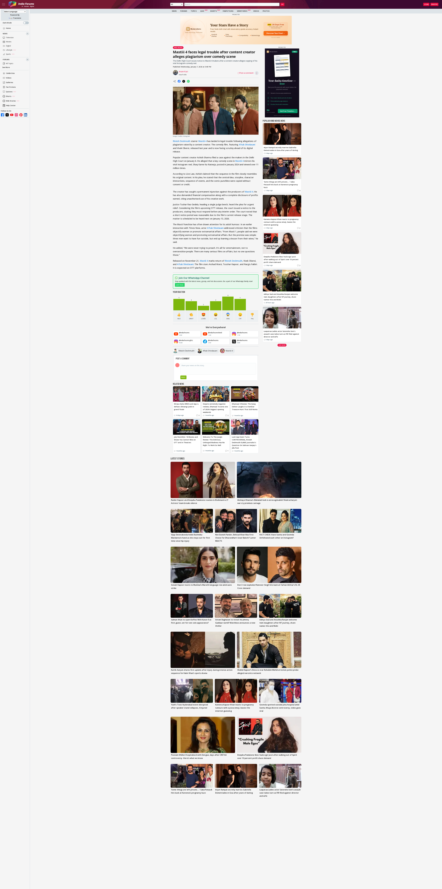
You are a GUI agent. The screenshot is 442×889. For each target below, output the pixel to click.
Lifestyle (9, 50)
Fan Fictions (11, 87)
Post (183, 377)
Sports (8, 54)
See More (6, 67)
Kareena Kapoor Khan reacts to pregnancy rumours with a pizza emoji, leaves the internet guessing (281, 222)
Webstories (242, 11)
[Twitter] (7, 114)
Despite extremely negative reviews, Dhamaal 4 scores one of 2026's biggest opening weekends (215, 408)
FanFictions (228, 11)
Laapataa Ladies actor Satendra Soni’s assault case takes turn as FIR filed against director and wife (281, 334)
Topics (194, 11)
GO (282, 4)
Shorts (8, 96)
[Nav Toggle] (3, 4)
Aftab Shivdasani (247, 144)
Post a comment (246, 73)
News (5, 34)
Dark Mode (7, 23)
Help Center (11, 105)
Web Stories (11, 101)
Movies (9, 42)
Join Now (179, 285)
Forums (6, 60)
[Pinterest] (21, 114)
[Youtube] (11, 114)
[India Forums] (21, 4)
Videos (8, 78)
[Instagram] (16, 114)
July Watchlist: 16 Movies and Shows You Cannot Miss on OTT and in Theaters (186, 440)
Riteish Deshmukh (181, 141)
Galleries (9, 82)
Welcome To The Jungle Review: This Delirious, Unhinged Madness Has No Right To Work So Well (214, 441)
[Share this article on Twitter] (183, 81)
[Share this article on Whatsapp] (188, 81)
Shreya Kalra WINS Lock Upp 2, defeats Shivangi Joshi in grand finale (186, 407)
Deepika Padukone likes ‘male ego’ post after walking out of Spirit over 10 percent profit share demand (281, 259)
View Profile (183, 75)
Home (8, 28)
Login (426, 4)
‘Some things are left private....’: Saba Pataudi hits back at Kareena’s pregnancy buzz (281, 184)
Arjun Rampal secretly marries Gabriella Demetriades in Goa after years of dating (281, 148)
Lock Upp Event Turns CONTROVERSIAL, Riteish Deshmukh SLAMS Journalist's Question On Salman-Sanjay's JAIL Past (244, 442)
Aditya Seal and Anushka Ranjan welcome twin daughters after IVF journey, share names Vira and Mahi (281, 297)
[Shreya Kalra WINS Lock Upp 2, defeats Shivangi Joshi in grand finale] (186, 394)
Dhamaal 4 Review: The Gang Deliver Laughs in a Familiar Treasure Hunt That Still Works (244, 407)
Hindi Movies (178, 47)
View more (282, 345)
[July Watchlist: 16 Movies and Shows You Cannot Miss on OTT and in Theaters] (186, 427)
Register (434, 4)
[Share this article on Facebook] (179, 81)
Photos (266, 11)
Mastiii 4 (202, 141)
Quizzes (9, 92)
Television (10, 38)
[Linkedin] (25, 114)
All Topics (9, 63)
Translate (17, 18)
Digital (8, 46)
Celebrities (10, 73)
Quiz (202, 11)
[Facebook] (2, 114)
